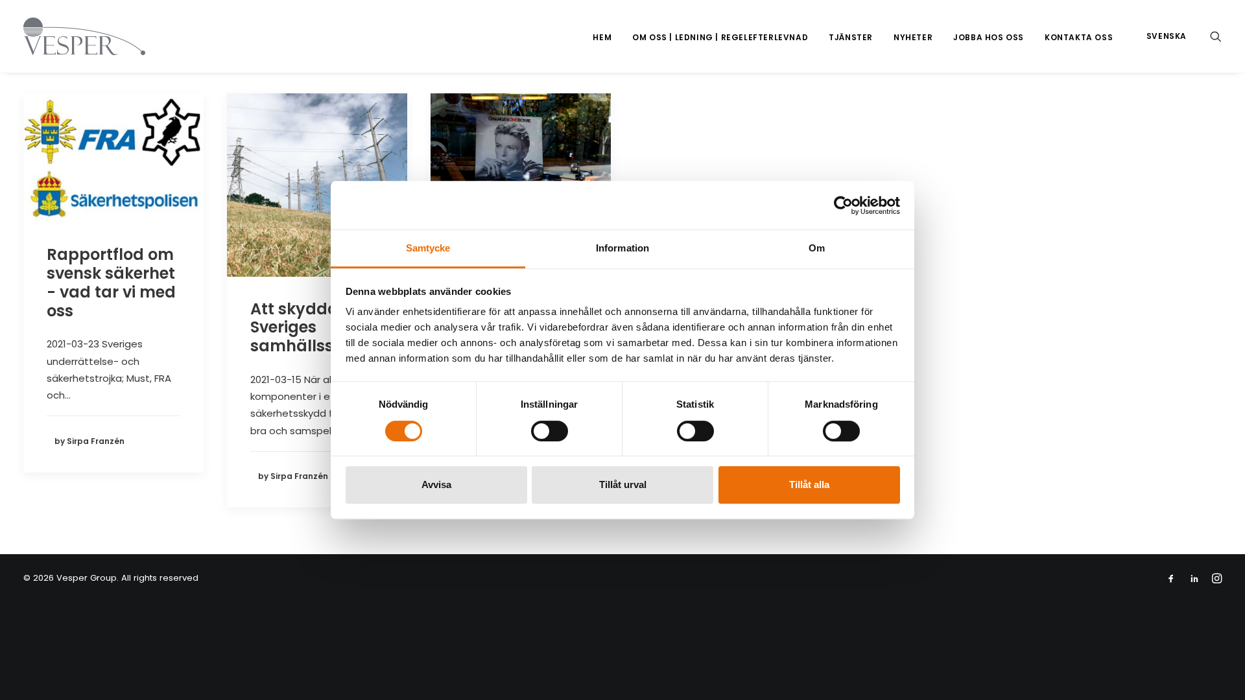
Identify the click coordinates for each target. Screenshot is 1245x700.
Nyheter (913, 37)
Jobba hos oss (988, 37)
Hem (602, 37)
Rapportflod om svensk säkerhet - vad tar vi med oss (111, 282)
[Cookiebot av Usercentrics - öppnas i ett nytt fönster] (843, 205)
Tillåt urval (622, 484)
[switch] (549, 431)
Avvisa (436, 484)
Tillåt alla (809, 484)
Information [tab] (622, 247)
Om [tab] (817, 247)
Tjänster (851, 37)
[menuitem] (602, 37)
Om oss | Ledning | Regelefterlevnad (720, 37)
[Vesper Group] (84, 36)
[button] (1216, 36)
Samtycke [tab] (428, 247)
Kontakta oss (1079, 37)
